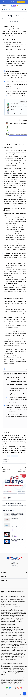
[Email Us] (23, 6)
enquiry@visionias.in (14, 566)
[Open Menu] (24, 693)
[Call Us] (20, 6)
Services (14, 576)
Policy (14, 585)
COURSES (14, 572)
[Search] (19, 9)
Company (14, 581)
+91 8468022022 (14, 563)
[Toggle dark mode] (17, 6)
